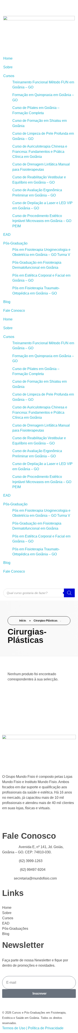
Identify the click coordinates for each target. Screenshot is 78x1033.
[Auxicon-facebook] (17, 5)
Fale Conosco (14, 310)
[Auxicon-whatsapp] (28, 5)
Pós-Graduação (15, 243)
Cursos (8, 76)
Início (22, 620)
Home (8, 58)
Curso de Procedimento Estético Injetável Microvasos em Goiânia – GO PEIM (41, 221)
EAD (7, 234)
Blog (6, 302)
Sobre (8, 67)
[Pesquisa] (69, 593)
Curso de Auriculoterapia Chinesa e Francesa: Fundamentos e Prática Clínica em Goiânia (39, 151)
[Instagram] (40, 5)
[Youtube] (5, 5)
